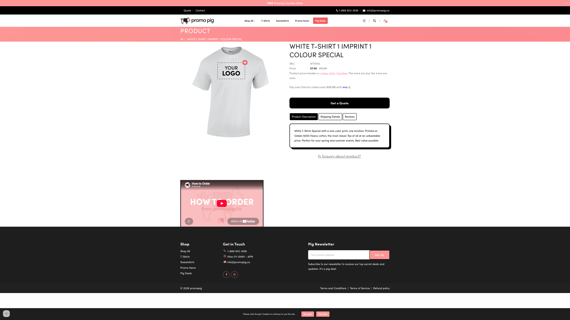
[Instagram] (234, 274)
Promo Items (188, 267)
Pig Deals (186, 273)
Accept (308, 314)
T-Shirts (185, 256)
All (181, 39)
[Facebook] (226, 274)
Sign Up (379, 255)
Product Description (304, 116)
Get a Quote (340, 103)
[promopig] (197, 20)
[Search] (375, 21)
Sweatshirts (187, 262)
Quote (187, 10)
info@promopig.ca (238, 262)
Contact (200, 10)
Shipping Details (330, 116)
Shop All (185, 251)
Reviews (350, 116)
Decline (322, 314)
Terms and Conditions (333, 288)
